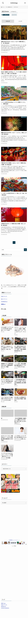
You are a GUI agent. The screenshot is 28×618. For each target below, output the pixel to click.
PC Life (3, 309)
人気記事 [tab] (20, 21)
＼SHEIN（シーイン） (13, 540)
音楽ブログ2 (4, 296)
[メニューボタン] (25, 3)
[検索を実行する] (25, 249)
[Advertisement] (14, 511)
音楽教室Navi (4, 301)
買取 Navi (3, 603)
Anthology (14, 3)
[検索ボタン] (3, 3)
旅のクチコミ (4, 299)
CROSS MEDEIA (5, 608)
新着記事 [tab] (8, 21)
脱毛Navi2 (3, 606)
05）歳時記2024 (6, 14)
